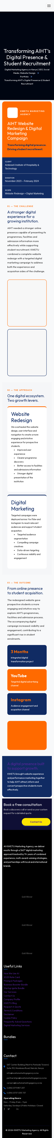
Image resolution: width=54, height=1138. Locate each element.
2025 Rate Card (12, 977)
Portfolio (24, 76)
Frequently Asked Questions (18, 1021)
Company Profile (12, 999)
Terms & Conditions (13, 1010)
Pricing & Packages (13, 980)
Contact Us (9, 995)
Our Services (10, 991)
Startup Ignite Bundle (14, 988)
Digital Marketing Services (17, 1025)
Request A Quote (12, 1006)
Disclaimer (9, 1014)
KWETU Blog (10, 1003)
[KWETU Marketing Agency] (23, 5)
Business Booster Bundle (16, 984)
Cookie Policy (10, 1017)
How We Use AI (11, 973)
